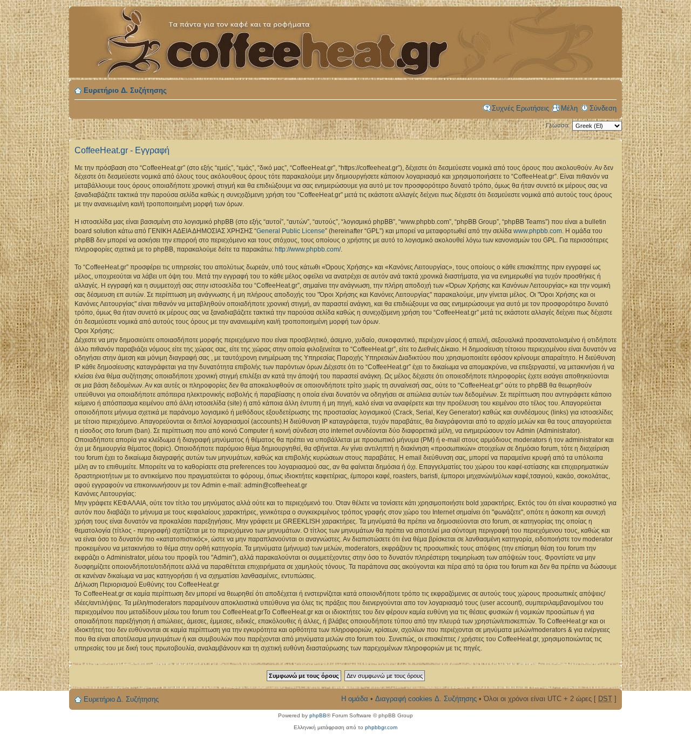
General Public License (290, 231)
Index (263, 36)
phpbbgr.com (381, 727)
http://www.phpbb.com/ (308, 249)
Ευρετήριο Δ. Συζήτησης (125, 90)
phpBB (318, 715)
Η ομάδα (354, 699)
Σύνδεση (603, 108)
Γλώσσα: (558, 125)
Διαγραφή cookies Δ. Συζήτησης (426, 699)
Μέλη (569, 108)
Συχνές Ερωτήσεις (520, 108)
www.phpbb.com (537, 231)
